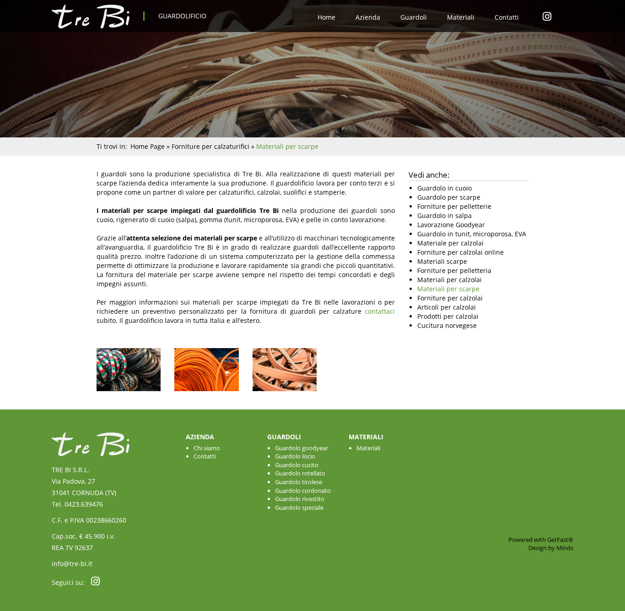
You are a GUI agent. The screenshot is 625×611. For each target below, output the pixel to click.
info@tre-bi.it (72, 563)
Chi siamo (207, 448)
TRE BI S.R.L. (70, 469)
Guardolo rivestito (299, 499)
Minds (564, 548)
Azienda (368, 17)
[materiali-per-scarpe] (206, 395)
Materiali (460, 17)
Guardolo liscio (295, 456)
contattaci (380, 311)
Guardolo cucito (296, 465)
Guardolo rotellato (300, 473)
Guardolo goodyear (301, 448)
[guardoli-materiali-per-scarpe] (129, 395)
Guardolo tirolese (298, 482)
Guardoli (413, 17)
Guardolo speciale (299, 507)
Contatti (507, 17)
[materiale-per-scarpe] (285, 395)
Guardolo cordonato (303, 490)
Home (326, 17)
